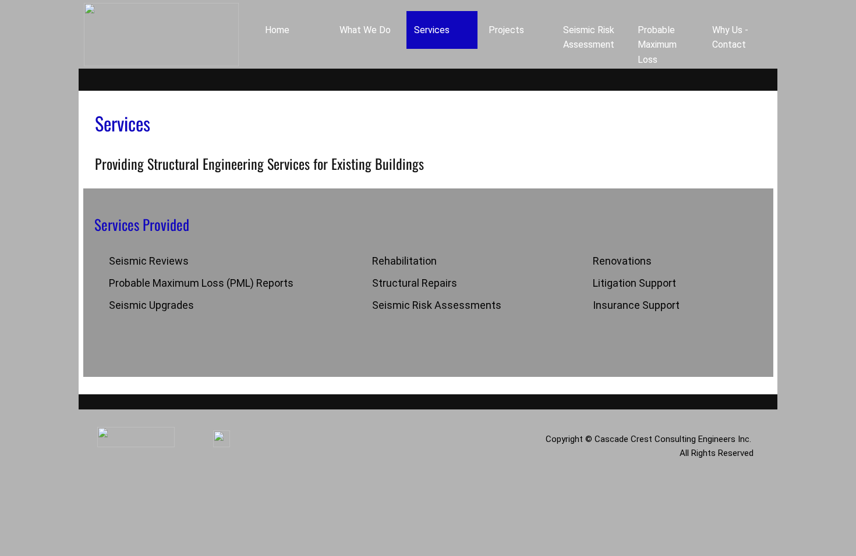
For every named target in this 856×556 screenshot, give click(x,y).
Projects (506, 29)
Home (277, 29)
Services (432, 29)
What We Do (365, 29)
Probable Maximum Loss (657, 44)
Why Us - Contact (730, 37)
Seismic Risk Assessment (588, 37)
